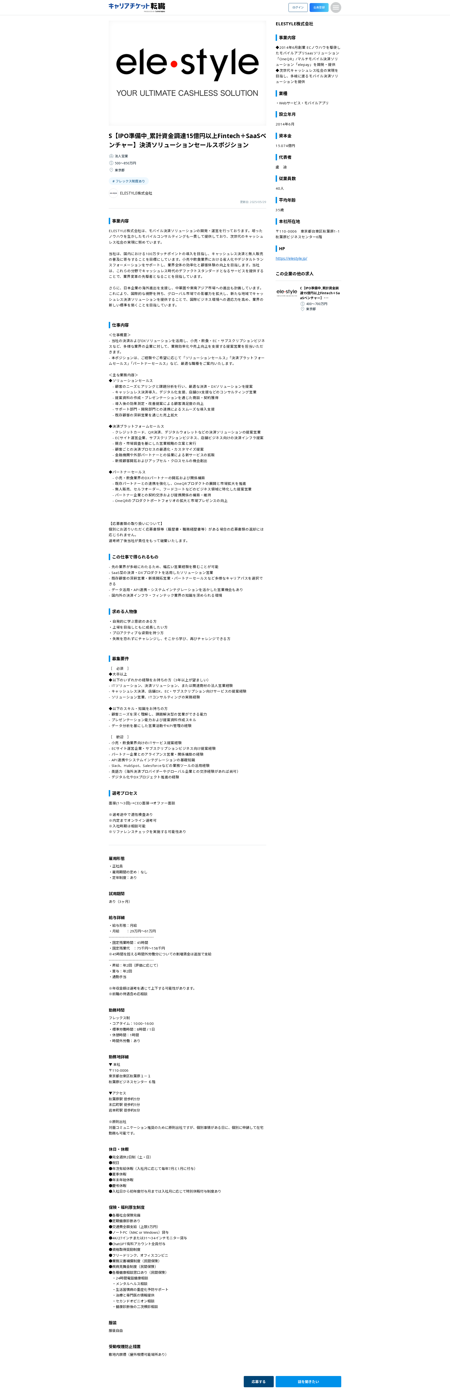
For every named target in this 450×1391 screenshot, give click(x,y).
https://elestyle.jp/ (291, 258)
